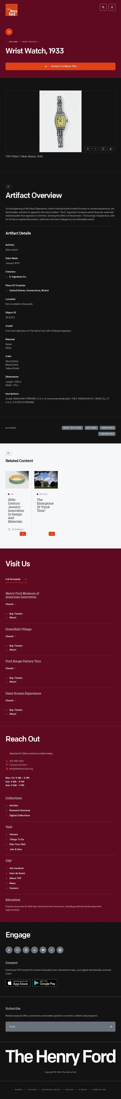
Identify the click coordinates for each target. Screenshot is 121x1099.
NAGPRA (19, 1090)
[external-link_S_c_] (60, 769)
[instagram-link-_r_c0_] (17, 950)
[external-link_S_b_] (60, 765)
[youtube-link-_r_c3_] (43, 950)
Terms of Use (99, 1090)
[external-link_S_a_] (60, 761)
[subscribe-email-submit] (110, 1027)
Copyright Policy (51, 1090)
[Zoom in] (88, 149)
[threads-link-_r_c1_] (26, 950)
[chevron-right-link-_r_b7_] (23, 534)
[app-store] (18, 983)
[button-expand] (23, 476)
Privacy (69, 1090)
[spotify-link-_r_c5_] (60, 950)
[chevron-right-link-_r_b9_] (52, 534)
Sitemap (83, 1090)
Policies (32, 1090)
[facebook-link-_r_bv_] (9, 950)
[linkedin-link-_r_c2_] (34, 950)
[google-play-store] (44, 983)
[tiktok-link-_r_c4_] (51, 950)
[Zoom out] (95, 149)
